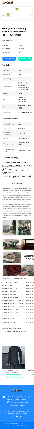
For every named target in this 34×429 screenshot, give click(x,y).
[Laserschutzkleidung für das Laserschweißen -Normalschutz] (13, 357)
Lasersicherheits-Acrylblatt (13, 328)
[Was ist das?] (13, 416)
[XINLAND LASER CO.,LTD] (8, 2)
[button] (4, 360)
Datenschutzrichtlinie (8, 423)
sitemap (17, 423)
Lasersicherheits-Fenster (19, 331)
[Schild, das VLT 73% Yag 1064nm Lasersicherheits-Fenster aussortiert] (17, 9)
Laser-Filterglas (6, 331)
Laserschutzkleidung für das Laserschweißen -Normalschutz (11, 371)
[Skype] (17, 416)
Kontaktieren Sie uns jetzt (26, 58)
